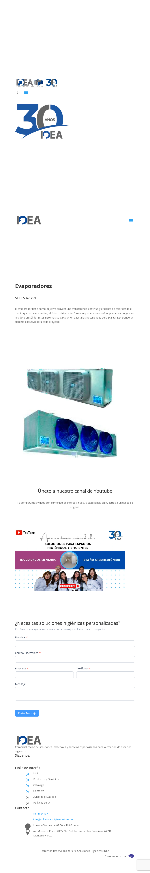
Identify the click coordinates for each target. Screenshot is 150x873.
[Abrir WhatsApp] (140, 863)
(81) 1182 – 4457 (117, 181)
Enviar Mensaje (27, 713)
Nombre (21, 637)
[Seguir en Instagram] (125, 29)
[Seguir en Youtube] (132, 29)
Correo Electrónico (28, 653)
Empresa (22, 668)
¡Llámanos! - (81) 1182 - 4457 (107, 43)
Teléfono (83, 668)
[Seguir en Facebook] (110, 29)
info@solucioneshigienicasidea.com (54, 819)
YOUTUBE (75, 519)
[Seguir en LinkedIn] (117, 29)
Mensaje (20, 684)
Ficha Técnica (30, 339)
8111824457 (40, 813)
